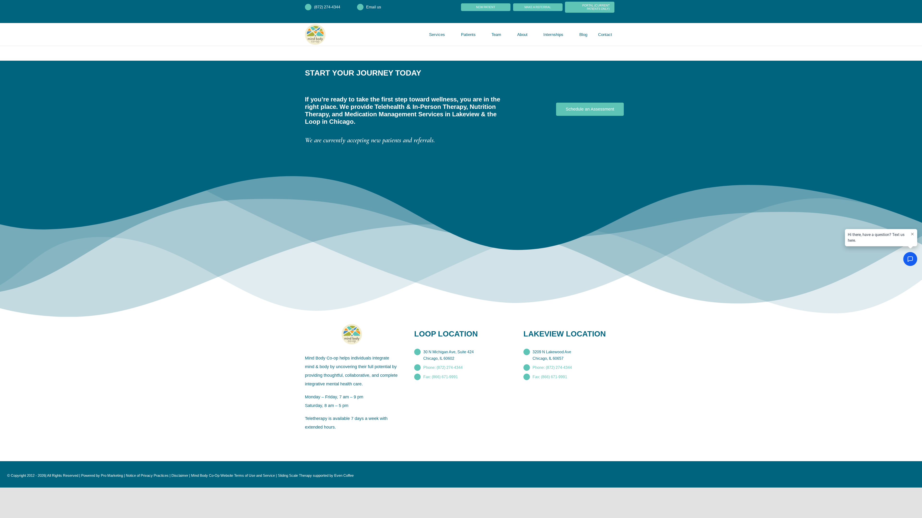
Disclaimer (179, 475)
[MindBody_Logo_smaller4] (351, 326)
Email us (373, 7)
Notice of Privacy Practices (147, 475)
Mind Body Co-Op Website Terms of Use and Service (233, 475)
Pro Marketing (112, 475)
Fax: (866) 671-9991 (440, 377)
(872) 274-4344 (327, 7)
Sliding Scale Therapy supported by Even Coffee (316, 475)
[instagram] (321, 438)
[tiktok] (337, 438)
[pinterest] (329, 438)
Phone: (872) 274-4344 (443, 367)
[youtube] (344, 438)
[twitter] (314, 438)
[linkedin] (352, 438)
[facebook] (306, 438)
